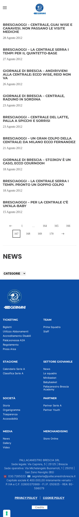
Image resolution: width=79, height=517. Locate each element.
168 (28, 233)
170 (51, 233)
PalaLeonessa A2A (14, 340)
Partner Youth (51, 409)
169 (40, 233)
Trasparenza (10, 414)
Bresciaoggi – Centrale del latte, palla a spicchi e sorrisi (36, 119)
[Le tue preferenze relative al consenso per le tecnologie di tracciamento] (6, 513)
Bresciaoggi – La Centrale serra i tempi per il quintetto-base (36, 51)
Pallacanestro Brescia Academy (56, 388)
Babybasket (50, 382)
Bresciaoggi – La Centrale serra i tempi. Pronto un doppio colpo (36, 183)
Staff (46, 331)
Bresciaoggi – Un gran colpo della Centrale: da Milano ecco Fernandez (39, 140)
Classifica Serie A (13, 373)
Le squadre (50, 373)
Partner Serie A (52, 405)
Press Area (9, 349)
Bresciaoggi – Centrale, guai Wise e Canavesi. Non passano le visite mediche (37, 28)
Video (6, 447)
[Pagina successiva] (63, 233)
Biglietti (7, 327)
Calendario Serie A (14, 368)
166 (68, 225)
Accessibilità (10, 418)
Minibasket (49, 377)
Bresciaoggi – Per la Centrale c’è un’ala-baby (35, 204)
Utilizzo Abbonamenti (15, 331)
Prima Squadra (51, 327)
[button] (5, 7)
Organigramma (11, 409)
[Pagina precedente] (10, 226)
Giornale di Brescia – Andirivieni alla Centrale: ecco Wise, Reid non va (37, 74)
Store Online (50, 438)
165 (56, 225)
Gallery (7, 442)
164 (45, 225)
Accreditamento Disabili (17, 335)
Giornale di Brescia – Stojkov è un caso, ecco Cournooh (37, 161)
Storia (6, 405)
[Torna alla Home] (39, 7)
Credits (39, 507)
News (46, 368)
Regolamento (11, 344)
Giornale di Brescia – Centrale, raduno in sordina (33, 97)
